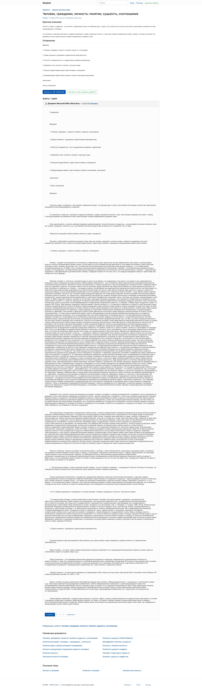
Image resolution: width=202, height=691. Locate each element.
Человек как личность (132, 670)
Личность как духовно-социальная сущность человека (66, 649)
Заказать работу (152, 3)
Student (56, 685)
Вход (132, 3)
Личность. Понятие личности (115, 645)
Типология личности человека (55, 657)
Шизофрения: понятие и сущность (117, 642)
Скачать (94, 104)
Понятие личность (50, 653)
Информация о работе (80, 626)
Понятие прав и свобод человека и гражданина (62, 645)
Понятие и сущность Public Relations (118, 638)
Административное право (61, 10)
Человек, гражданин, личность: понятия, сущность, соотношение (70, 638)
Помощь (139, 3)
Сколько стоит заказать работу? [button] (82, 92)
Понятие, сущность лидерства (115, 657)
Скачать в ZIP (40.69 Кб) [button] (54, 92)
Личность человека (51, 670)
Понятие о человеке (91, 670)
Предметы (46, 10)
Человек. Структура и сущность (116, 653)
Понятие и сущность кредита (115, 649)
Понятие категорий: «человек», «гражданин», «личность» (67, 642)
